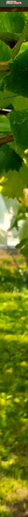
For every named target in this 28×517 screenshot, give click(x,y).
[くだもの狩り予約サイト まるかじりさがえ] (14, 2)
